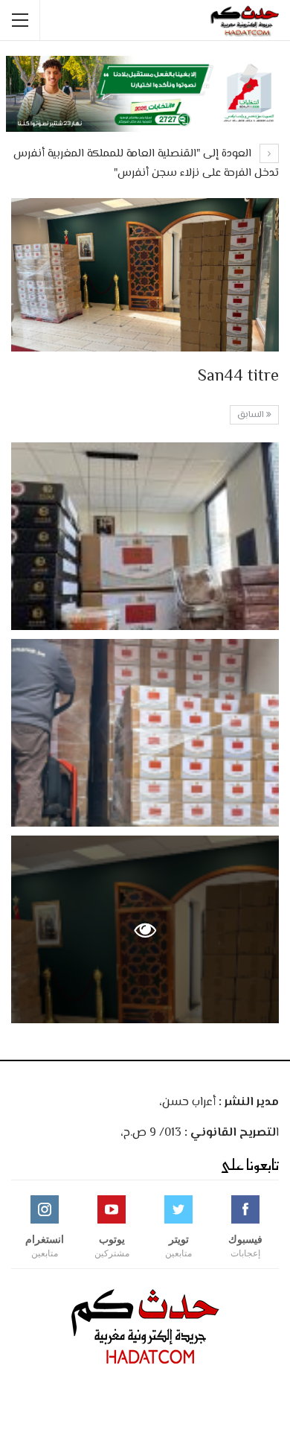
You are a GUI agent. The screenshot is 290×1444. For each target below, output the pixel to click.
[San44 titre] (145, 536)
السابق (251, 415)
